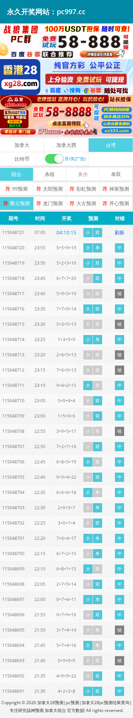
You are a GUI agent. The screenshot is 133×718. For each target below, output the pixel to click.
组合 (16, 174)
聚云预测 (20, 203)
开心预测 (119, 203)
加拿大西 (66, 145)
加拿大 (22, 145)
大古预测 (86, 203)
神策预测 (119, 188)
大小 (83, 174)
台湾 (111, 145)
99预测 (20, 188)
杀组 (50, 174)
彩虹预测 (86, 188)
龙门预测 (53, 203)
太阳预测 (53, 188)
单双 (116, 174)
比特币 (22, 158)
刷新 (119, 232)
